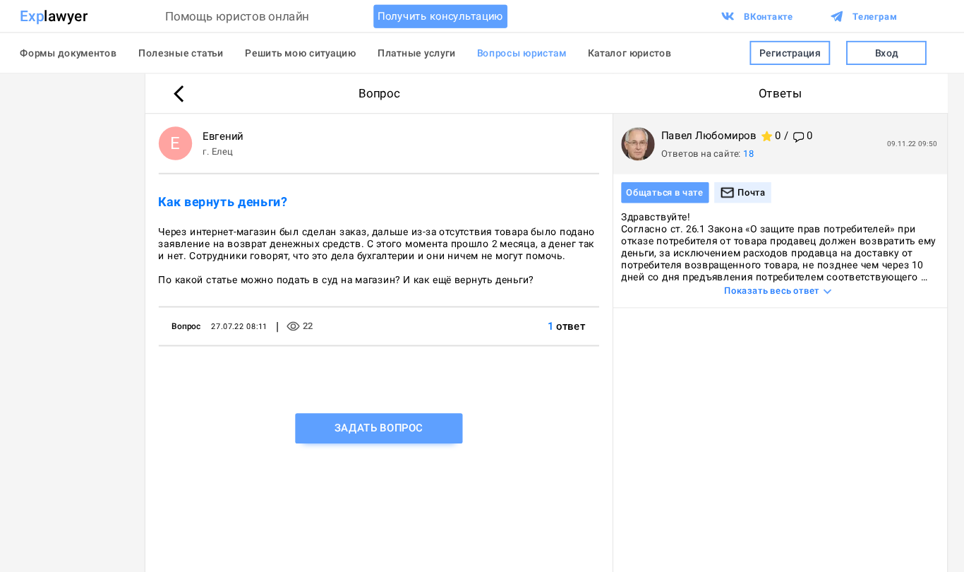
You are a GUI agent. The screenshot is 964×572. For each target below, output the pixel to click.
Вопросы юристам (522, 53)
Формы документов (68, 53)
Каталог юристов (630, 53)
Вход (886, 53)
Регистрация (790, 53)
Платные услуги (416, 53)
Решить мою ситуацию (300, 53)
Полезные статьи (181, 53)
